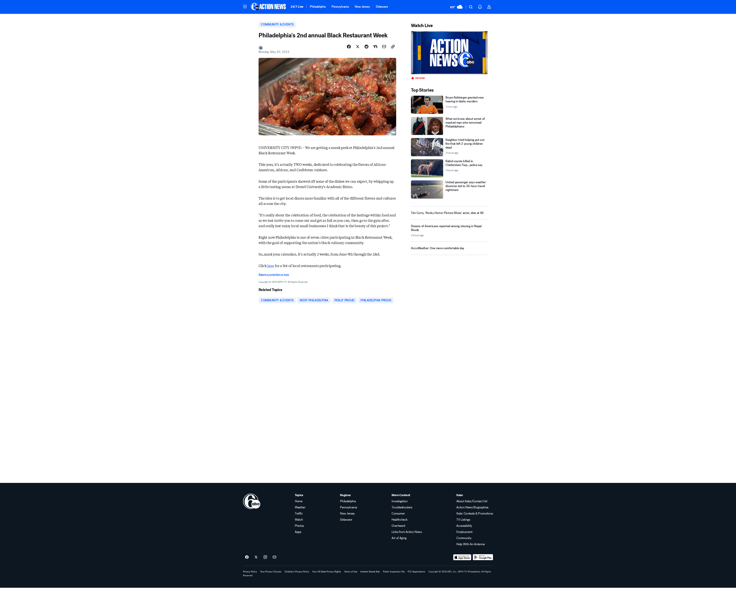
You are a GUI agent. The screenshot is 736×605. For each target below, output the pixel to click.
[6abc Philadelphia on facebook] (247, 557)
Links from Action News (407, 531)
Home (298, 501)
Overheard (398, 525)
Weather (300, 507)
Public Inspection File (394, 571)
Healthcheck (399, 519)
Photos (299, 525)
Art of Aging (399, 538)
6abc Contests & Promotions (474, 513)
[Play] (449, 52)
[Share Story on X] (357, 46)
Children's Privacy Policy (296, 571)
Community (463, 538)
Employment (464, 531)
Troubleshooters (402, 507)
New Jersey (362, 7)
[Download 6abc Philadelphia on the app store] (462, 557)
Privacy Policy (250, 571)
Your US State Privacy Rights (326, 571)
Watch (299, 519)
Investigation (400, 501)
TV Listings (463, 519)
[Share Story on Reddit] (366, 46)
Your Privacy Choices (270, 571)
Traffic (299, 513)
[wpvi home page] (251, 501)
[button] (245, 6)
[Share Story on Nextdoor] (375, 46)
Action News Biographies (472, 507)
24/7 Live (297, 7)
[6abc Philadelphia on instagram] (265, 557)
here (270, 265)
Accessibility (464, 525)
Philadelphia (317, 7)
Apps (298, 531)
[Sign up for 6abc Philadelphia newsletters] (274, 557)
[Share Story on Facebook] (349, 46)
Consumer (398, 513)
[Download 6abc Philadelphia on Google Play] (483, 557)
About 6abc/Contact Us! (471, 501)
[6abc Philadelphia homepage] (269, 7)
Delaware (382, 7)
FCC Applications (416, 571)
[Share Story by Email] (384, 46)
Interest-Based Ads (370, 571)
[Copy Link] (393, 46)
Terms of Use (350, 571)
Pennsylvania (340, 7)
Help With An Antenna (470, 544)
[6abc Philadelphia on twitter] (256, 557)
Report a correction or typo (274, 274)
